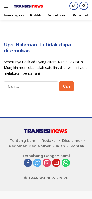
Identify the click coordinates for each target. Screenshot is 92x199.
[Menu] (7, 6)
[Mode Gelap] (73, 6)
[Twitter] (37, 163)
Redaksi (49, 140)
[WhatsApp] (66, 163)
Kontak (77, 146)
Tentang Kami (23, 140)
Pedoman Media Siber (30, 146)
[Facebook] (28, 163)
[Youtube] (56, 163)
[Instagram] (47, 163)
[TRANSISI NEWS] (28, 6)
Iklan (60, 146)
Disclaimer (72, 140)
